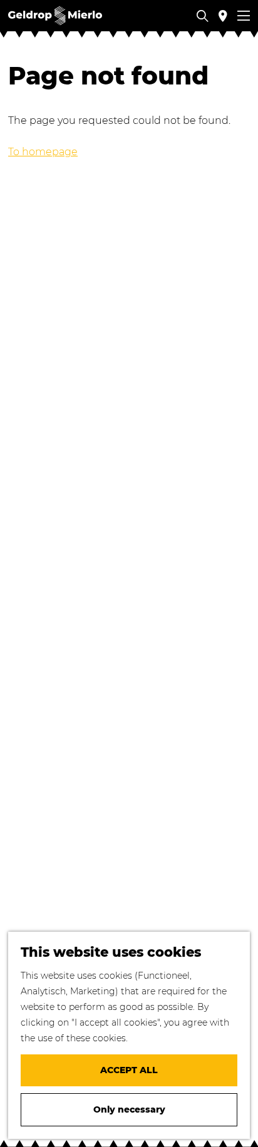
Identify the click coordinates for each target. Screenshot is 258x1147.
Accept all (129, 1070)
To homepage (43, 152)
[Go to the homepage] (55, 15)
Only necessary (129, 1109)
